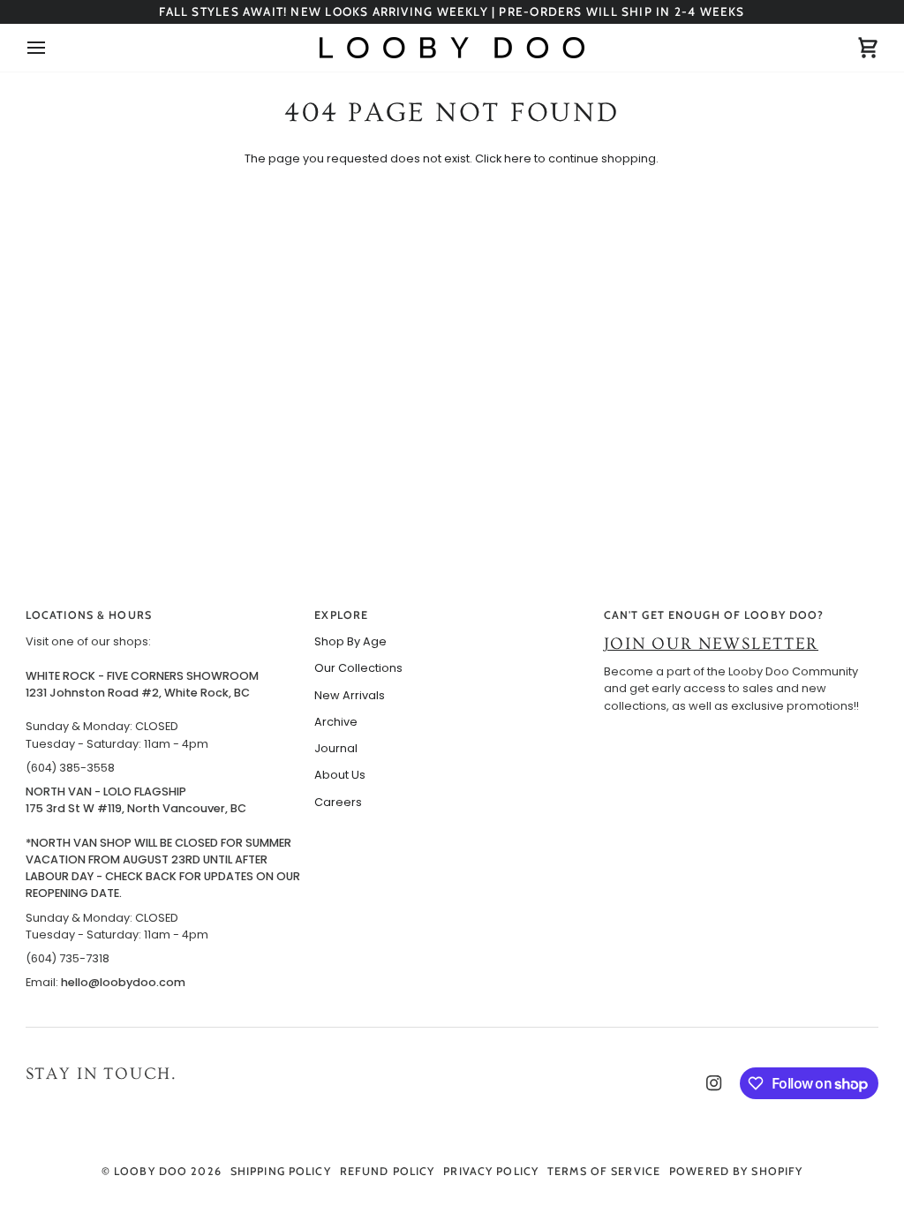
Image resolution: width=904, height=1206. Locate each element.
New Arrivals (349, 695)
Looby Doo (150, 1171)
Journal (336, 748)
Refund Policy (387, 1171)
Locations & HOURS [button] (89, 615)
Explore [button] (341, 615)
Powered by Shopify (735, 1171)
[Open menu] (52, 48)
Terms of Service (603, 1171)
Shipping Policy (280, 1171)
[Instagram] (714, 1083)
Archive (336, 721)
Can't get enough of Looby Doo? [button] (714, 615)
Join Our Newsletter (711, 644)
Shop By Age (350, 641)
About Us (339, 774)
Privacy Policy (491, 1171)
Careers (338, 802)
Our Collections (358, 667)
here (517, 158)
